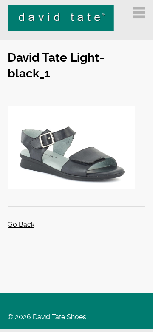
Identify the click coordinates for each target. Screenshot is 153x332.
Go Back (21, 224)
